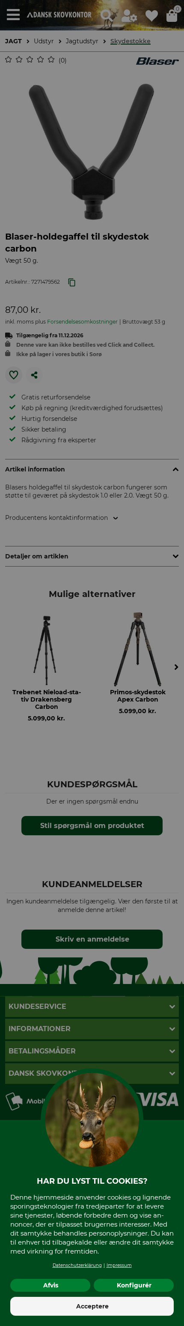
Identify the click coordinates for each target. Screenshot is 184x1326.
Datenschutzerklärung (77, 1265)
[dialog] (92, 663)
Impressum (119, 1265)
